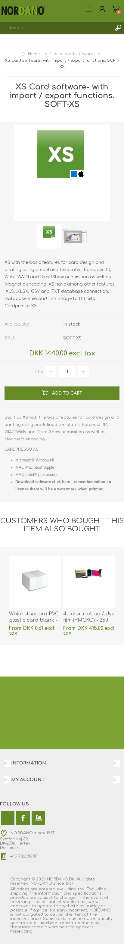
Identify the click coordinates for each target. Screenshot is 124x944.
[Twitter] (7, 818)
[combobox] (56, 28)
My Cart (115, 9)
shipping (19, 893)
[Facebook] (23, 818)
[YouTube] (38, 818)
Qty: (39, 371)
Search (118, 28)
